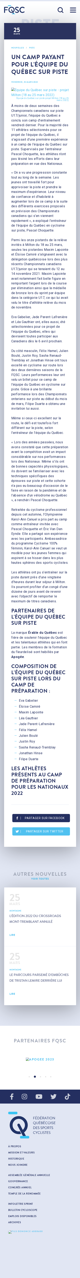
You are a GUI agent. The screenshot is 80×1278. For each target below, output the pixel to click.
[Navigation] (73, 10)
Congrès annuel (20, 1187)
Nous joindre (18, 1165)
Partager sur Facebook (45, 818)
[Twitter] (53, 1097)
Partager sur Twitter (44, 831)
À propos (14, 1146)
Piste (32, 47)
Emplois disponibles (22, 1216)
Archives (14, 1222)
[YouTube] (39, 1097)
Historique (16, 1159)
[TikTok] (67, 1097)
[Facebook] (12, 1097)
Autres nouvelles (40, 874)
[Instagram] (24, 1097)
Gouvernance (18, 1181)
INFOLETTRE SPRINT (20, 1204)
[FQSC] (14, 9)
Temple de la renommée (24, 1193)
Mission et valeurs (21, 1152)
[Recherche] (61, 10)
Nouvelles (17, 47)
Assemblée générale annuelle (29, 1175)
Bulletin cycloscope (23, 1210)
